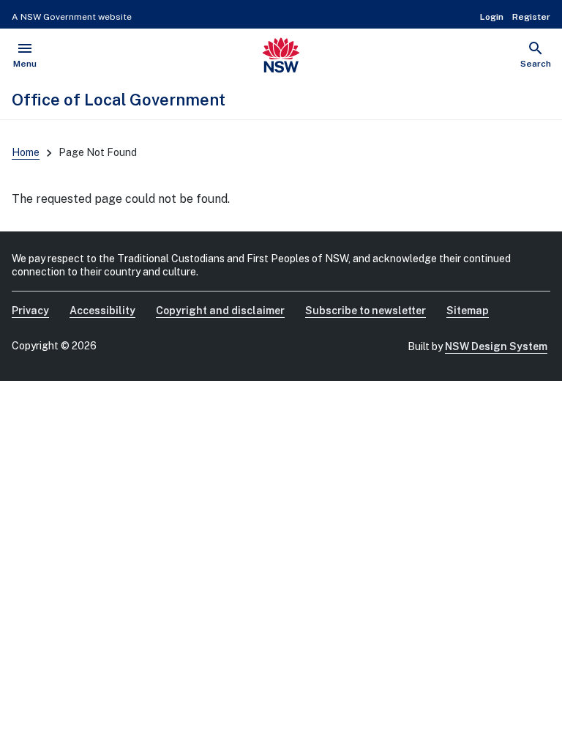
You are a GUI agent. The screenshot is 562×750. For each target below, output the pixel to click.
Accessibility (102, 310)
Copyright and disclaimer (220, 310)
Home (26, 152)
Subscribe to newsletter (365, 310)
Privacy (30, 310)
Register (531, 17)
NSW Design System (496, 346)
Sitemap (467, 310)
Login (491, 17)
